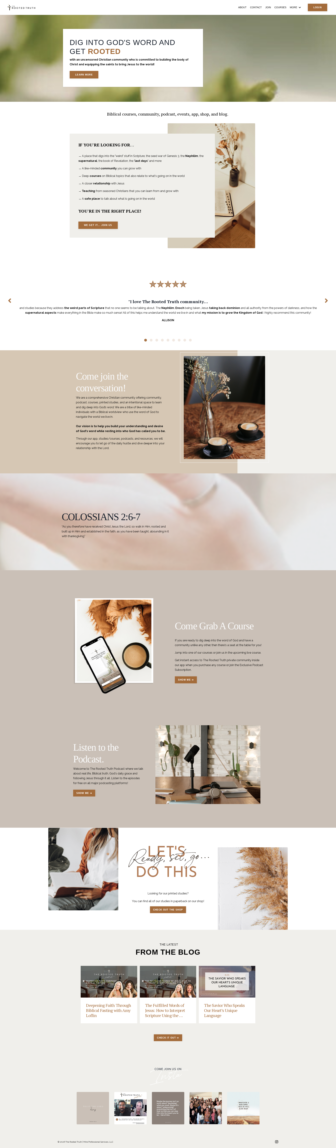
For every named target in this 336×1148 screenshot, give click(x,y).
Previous (9, 300)
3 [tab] (157, 340)
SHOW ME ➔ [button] (186, 679)
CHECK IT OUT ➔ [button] (168, 1037)
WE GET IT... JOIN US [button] (98, 225)
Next (326, 300)
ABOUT (242, 7)
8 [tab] (185, 340)
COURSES (280, 7)
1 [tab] (145, 340)
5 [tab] (168, 340)
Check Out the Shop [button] (168, 909)
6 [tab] (173, 340)
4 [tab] (162, 340)
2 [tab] (151, 340)
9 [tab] (190, 340)
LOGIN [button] (317, 7)
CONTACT (256, 7)
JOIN (268, 7)
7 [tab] (179, 340)
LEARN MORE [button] (84, 74)
